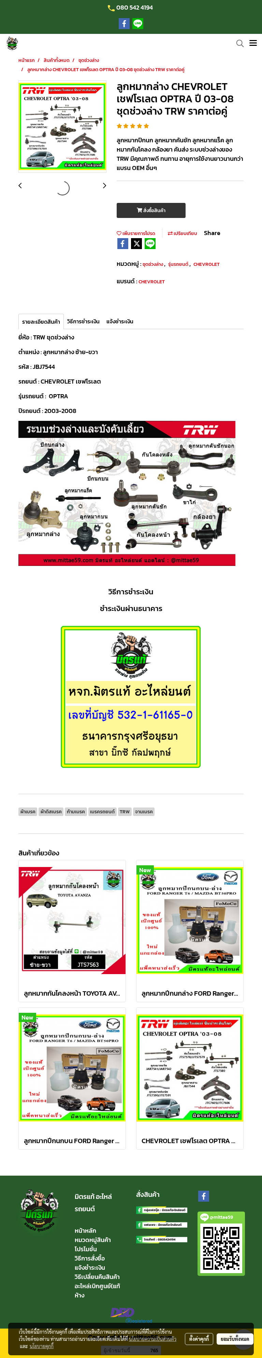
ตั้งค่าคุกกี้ (199, 1339)
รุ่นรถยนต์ (178, 264)
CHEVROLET (206, 264)
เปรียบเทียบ (185, 233)
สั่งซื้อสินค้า (153, 210)
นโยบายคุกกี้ (42, 1346)
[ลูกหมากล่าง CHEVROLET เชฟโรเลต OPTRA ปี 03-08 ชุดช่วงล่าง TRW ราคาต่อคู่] (62, 127)
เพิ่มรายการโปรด (138, 233)
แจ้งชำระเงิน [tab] (119, 321)
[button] (238, 43)
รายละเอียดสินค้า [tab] (41, 322)
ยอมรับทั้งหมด (235, 1339)
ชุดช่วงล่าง (153, 264)
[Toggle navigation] (253, 43)
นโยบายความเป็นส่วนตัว (152, 1339)
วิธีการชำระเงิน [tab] (83, 321)
